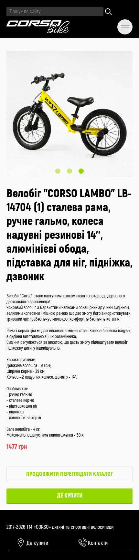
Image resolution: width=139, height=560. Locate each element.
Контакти (97, 543)
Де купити (69, 495)
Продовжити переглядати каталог (69, 474)
